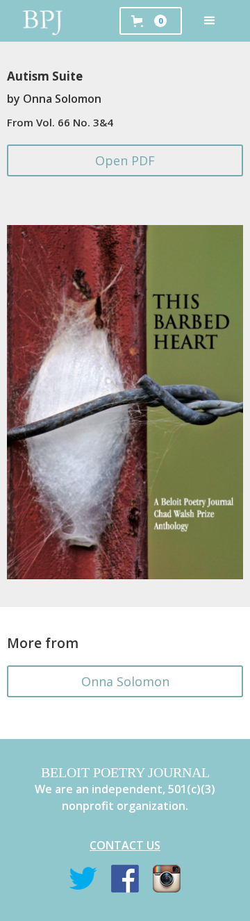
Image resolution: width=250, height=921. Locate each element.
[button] (210, 21)
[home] (43, 21)
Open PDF (125, 160)
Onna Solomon (125, 681)
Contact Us (125, 845)
